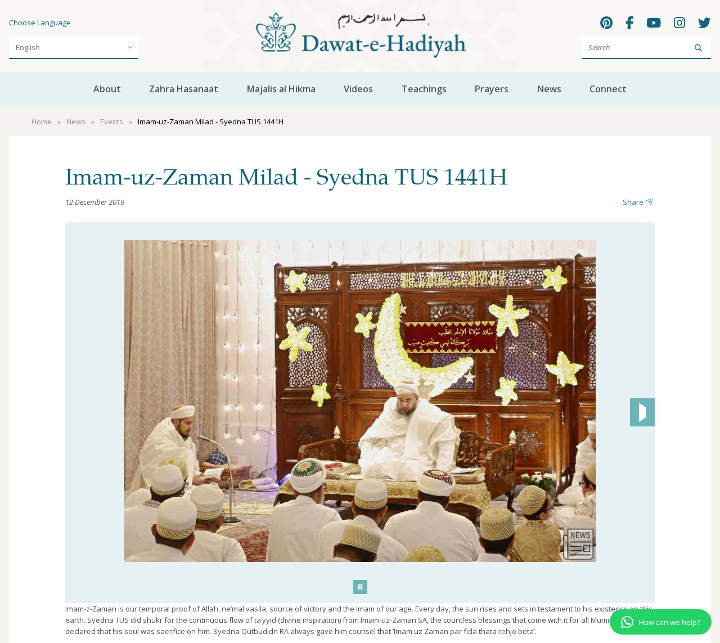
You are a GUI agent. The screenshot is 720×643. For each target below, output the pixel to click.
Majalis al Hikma (281, 89)
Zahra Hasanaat (183, 89)
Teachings (424, 89)
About (107, 89)
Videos (358, 89)
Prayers (491, 89)
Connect (608, 89)
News (549, 89)
